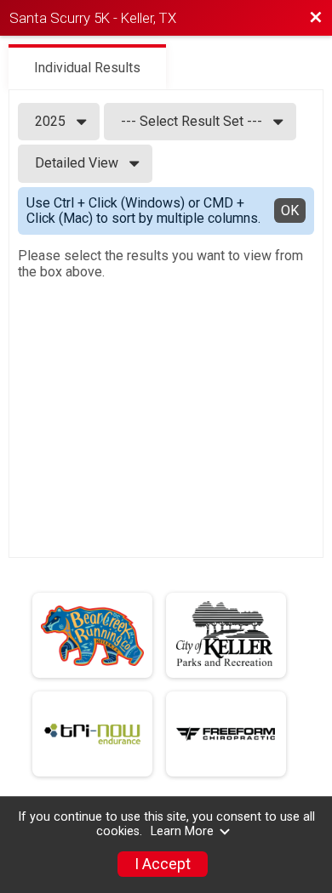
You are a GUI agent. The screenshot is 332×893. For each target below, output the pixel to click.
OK (290, 210)
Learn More (182, 831)
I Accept (163, 864)
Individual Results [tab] (87, 68)
